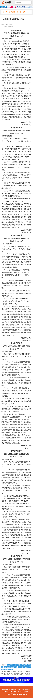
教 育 (25, 12)
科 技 (19, 12)
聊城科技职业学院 (7, 669)
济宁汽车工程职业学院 (24, 667)
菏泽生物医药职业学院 (13, 665)
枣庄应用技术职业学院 (10, 667)
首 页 (5, 12)
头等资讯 (12, 12)
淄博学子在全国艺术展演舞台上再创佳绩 (18, 674)
